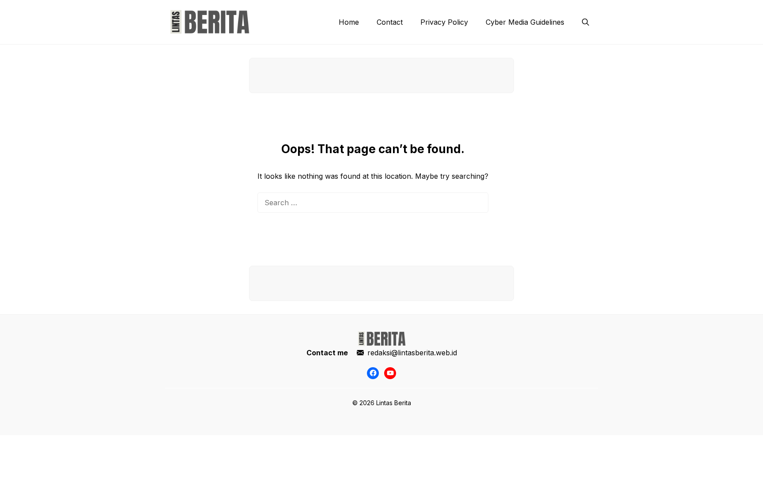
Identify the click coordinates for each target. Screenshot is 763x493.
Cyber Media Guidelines (525, 22)
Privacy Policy (444, 22)
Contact (390, 22)
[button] (585, 22)
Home (349, 22)
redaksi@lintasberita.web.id (412, 352)
